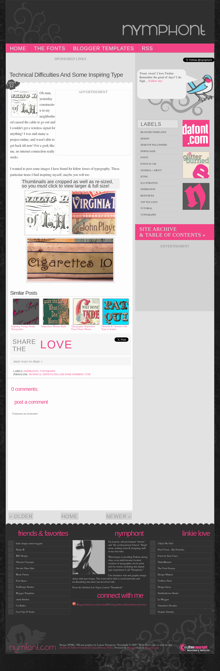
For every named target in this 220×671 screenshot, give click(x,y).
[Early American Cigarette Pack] (93, 234)
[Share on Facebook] (69, 361)
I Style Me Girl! (165, 543)
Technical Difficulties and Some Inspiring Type (66, 74)
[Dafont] (196, 133)
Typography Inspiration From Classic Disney (83, 328)
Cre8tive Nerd (165, 580)
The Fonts (49, 48)
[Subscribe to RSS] (76, 361)
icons (144, 176)
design (145, 138)
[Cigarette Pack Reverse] (70, 281)
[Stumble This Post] (88, 361)
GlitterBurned (164, 562)
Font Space (21, 580)
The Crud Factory (166, 568)
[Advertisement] (70, 62)
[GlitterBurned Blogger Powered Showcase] (196, 165)
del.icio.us (91, 604)
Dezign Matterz (165, 574)
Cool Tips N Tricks (25, 611)
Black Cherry (22, 574)
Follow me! (155, 81)
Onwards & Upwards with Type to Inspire (114, 328)
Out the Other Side (25, 568)
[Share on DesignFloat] (127, 361)
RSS (147, 48)
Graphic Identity (166, 611)
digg (114, 604)
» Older (21, 516)
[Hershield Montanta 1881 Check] (47, 234)
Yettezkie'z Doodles (167, 605)
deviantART (104, 604)
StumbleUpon (132, 604)
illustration (149, 182)
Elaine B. (20, 549)
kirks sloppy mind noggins (29, 543)
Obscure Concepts (25, 562)
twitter (143, 604)
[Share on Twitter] (95, 361)
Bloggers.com (152, 647)
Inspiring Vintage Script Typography (23, 328)
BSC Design (22, 555)
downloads (148, 151)
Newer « (118, 516)
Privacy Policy (106, 647)
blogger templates (153, 132)
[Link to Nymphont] (196, 196)
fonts (144, 157)
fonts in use (148, 163)
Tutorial (147, 208)
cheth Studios (22, 599)
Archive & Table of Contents (74, 647)
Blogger (80, 604)
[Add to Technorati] (101, 361)
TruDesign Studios (25, 586)
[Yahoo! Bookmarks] (121, 361)
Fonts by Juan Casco (168, 555)
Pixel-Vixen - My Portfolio (171, 549)
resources (147, 195)
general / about (151, 170)
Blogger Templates (103, 48)
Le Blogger (163, 599)
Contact (93, 647)
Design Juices (164, 586)
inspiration (31, 371)
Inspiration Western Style (53, 326)
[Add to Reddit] (108, 361)
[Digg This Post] (63, 361)
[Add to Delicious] (56, 361)
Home (18, 48)
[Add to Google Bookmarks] (114, 361)
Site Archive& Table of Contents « (172, 232)
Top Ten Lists (149, 202)
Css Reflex (21, 605)
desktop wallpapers (154, 144)
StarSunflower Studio (168, 593)
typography (48, 371)
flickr (120, 604)
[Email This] (82, 361)
